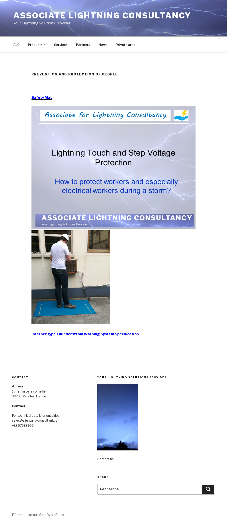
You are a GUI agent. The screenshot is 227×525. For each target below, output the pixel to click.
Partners (83, 45)
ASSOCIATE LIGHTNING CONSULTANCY (102, 15)
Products (35, 45)
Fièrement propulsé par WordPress (38, 515)
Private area (125, 45)
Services (61, 45)
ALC (16, 45)
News (103, 45)
